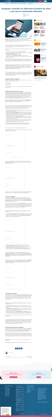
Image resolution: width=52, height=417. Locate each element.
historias (28, 294)
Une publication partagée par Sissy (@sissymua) (14, 242)
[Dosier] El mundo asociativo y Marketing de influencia (44, 50)
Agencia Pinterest (7, 391)
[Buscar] (37, 3)
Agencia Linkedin (7, 390)
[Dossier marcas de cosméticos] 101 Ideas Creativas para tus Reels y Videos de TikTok (44, 44)
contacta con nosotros (29, 342)
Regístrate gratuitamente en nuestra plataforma (17, 339)
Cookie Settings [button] (3, 414)
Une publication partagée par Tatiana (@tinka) (15, 189)
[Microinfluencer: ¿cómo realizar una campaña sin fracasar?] (37, 31)
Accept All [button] (8, 414)
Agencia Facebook (7, 388)
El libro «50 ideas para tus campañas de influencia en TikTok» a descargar (43, 59)
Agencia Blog (7, 387)
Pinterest (24, 298)
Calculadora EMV (29, 391)
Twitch (27, 252)
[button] (26, 3)
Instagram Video (20, 41)
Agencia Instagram (7, 389)
